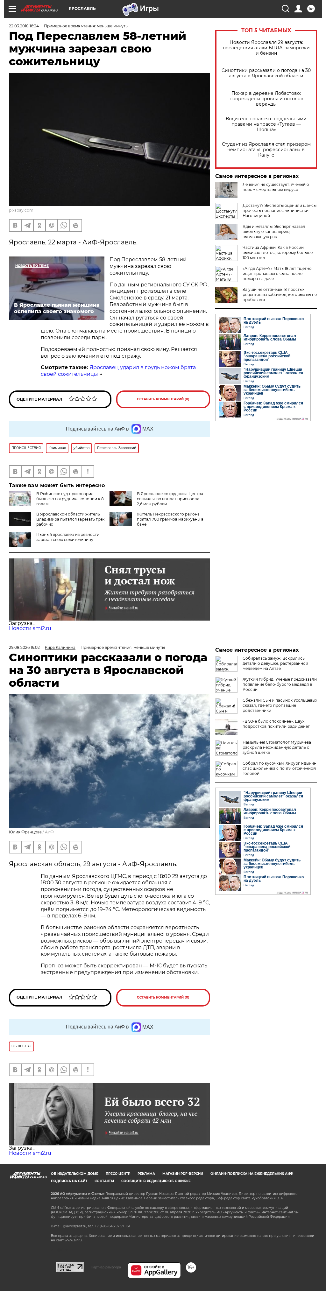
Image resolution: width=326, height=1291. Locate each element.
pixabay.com (21, 210)
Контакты (104, 1181)
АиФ (49, 832)
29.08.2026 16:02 (24, 647)
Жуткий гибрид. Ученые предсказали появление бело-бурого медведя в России (280, 684)
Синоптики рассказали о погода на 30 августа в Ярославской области (266, 73)
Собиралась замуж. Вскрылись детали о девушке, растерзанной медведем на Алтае (275, 663)
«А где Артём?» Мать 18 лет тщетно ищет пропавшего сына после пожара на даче (277, 273)
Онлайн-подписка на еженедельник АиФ (251, 1174)
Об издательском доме (74, 1174)
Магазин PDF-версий (182, 1174)
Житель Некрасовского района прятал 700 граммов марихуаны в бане (170, 519)
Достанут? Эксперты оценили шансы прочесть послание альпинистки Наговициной (279, 210)
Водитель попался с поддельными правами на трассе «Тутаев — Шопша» (266, 124)
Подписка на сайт (69, 1181)
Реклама (146, 1174)
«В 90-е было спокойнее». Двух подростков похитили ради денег (276, 724)
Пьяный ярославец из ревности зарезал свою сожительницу (67, 537)
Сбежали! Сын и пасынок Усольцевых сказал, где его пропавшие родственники (280, 705)
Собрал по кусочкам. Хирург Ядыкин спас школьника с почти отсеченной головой (279, 768)
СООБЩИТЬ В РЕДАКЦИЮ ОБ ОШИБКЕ (156, 1181)
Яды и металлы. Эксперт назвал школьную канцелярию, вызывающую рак (274, 231)
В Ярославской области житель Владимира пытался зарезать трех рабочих (70, 519)
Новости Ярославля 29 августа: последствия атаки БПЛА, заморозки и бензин (266, 48)
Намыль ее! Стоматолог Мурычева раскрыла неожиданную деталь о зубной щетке (277, 747)
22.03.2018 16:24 (24, 26)
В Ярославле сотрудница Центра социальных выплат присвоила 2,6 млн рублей (170, 498)
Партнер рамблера (106, 1267)
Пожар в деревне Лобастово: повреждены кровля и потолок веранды (266, 99)
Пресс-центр (118, 1174)
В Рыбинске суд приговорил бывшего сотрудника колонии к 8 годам (70, 498)
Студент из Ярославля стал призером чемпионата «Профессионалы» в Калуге (266, 150)
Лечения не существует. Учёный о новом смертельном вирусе (276, 187)
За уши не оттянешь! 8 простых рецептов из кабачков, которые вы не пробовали (280, 294)
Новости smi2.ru (30, 628)
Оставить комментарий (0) (163, 399)
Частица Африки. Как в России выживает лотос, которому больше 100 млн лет (278, 252)
